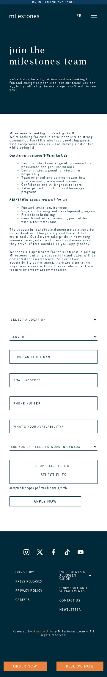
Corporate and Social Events (73, 589)
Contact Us (69, 600)
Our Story (24, 572)
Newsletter (70, 609)
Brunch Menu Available (53, 2)
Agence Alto (43, 631)
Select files (54, 475)
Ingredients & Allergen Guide (72, 575)
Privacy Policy (29, 590)
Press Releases (28, 581)
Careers (22, 600)
